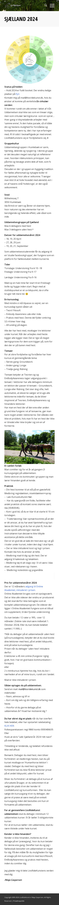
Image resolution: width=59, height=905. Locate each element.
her (30, 496)
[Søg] (44, 5)
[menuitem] (44, 5)
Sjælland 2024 (21, 19)
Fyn (17, 94)
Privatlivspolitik (18, 901)
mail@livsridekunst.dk (29, 689)
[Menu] (51, 5)
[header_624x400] (24, 5)
